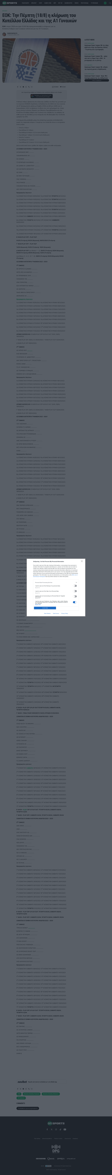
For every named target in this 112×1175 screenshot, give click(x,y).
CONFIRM (45, 608)
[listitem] (56, 582)
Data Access (56, 613)
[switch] (75, 586)
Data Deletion (47, 613)
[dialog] (56, 587)
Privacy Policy (64, 613)
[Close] (82, 561)
